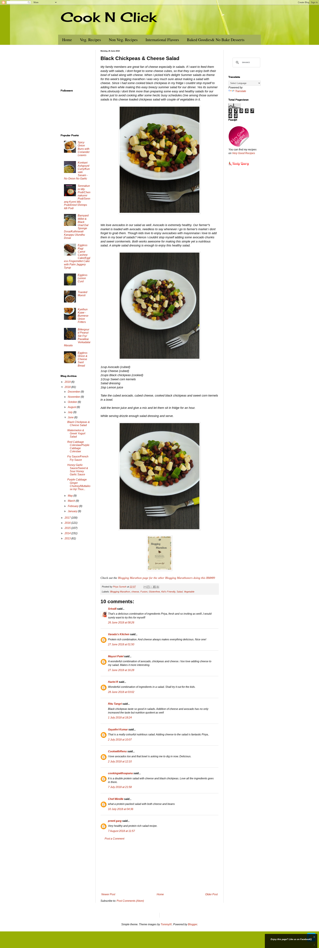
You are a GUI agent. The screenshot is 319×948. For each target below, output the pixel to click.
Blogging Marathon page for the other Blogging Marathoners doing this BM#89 (166, 577)
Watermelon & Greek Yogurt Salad (76, 433)
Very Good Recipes (243, 153)
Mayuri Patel (115, 656)
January (73, 511)
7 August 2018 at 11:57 (121, 831)
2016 (68, 522)
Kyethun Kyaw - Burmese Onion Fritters (83, 316)
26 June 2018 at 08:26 (121, 622)
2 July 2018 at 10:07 (120, 739)
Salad (180, 591)
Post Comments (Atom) (130, 900)
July (70, 412)
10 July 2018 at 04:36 (120, 809)
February (73, 506)
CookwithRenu (117, 751)
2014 (68, 533)
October (73, 402)
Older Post (211, 894)
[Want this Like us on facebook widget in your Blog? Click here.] (314, 945)
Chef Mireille (115, 799)
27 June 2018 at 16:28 (121, 670)
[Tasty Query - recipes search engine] (238, 166)
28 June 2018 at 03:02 (121, 692)
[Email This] (145, 587)
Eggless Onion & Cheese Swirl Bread (82, 359)
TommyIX (166, 924)
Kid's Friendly (168, 591)
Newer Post (108, 894)
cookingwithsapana (120, 773)
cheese (135, 591)
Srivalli (112, 608)
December (74, 391)
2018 (68, 387)
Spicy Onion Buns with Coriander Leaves (84, 149)
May (70, 495)
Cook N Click (108, 17)
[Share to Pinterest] (157, 587)
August (72, 407)
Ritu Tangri (115, 703)
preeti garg (115, 820)
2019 (68, 381)
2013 (68, 538)
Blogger (192, 924)
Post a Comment (114, 838)
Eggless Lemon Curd (82, 278)
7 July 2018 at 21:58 (120, 787)
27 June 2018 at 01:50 (121, 644)
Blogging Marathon (120, 591)
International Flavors (162, 39)
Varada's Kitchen (118, 634)
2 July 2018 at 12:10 (120, 761)
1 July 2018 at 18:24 (120, 717)
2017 (68, 517)
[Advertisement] (159, 866)
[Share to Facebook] (154, 587)
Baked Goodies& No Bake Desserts (215, 39)
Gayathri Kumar (118, 729)
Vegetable (189, 591)
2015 (68, 528)
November (74, 396)
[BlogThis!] (148, 587)
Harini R (113, 681)
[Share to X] (151, 587)
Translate (240, 91)
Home (67, 39)
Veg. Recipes (90, 39)
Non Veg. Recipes (123, 39)
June (71, 417)
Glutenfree (154, 591)
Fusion (144, 591)
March (72, 500)
